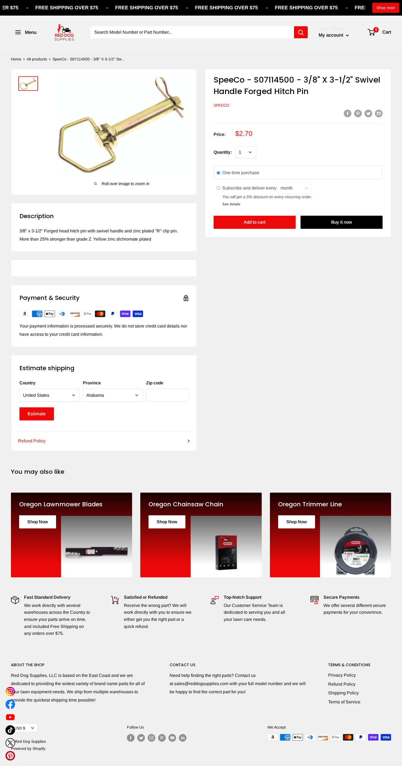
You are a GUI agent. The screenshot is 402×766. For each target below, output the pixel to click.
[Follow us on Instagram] (151, 738)
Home (16, 59)
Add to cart (255, 222)
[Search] (301, 32)
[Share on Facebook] (347, 113)
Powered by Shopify (28, 748)
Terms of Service (344, 702)
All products (37, 59)
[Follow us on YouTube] (172, 738)
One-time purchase (240, 172)
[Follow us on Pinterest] (162, 738)
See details (231, 204)
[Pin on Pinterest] (358, 113)
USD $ (19, 728)
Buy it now (341, 222)
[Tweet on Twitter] (368, 113)
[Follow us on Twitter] (141, 738)
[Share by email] (379, 113)
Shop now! (386, 7)
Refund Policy (31, 440)
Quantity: (223, 152)
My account (332, 35)
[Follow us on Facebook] (131, 738)
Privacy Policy (342, 675)
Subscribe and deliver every (250, 187)
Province (92, 383)
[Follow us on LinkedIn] (183, 738)
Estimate (37, 413)
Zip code (154, 383)
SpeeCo (221, 105)
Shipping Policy (343, 693)
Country (27, 383)
